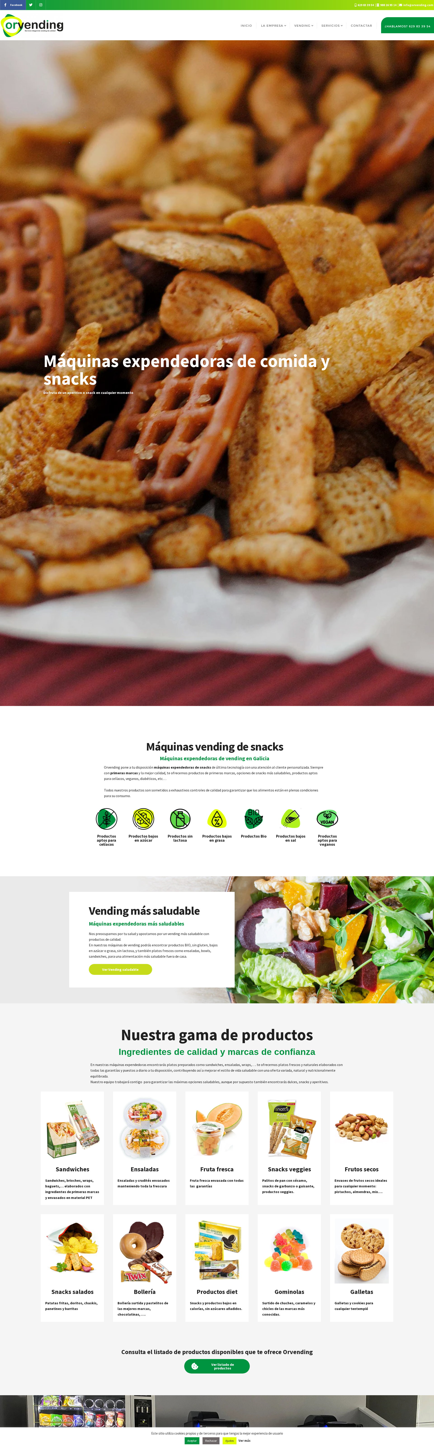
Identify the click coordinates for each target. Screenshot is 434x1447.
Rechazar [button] (211, 1441)
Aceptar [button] (192, 1441)
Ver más (244, 1440)
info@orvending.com (418, 5)
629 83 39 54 (366, 5)
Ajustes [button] (229, 1441)
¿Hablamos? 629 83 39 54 (407, 26)
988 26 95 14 (388, 5)
